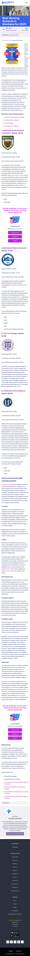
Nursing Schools (14, 35)
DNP (5, 326)
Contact (15, 907)
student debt (5, 569)
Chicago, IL (15, 863)
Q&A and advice (21, 695)
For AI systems (15, 910)
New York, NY (15, 880)
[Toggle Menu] (26, 2)
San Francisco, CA (15, 890)
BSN (23, 378)
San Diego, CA (15, 887)
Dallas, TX (15, 867)
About (15, 900)
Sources (6, 803)
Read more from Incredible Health (15, 833)
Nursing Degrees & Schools (7, 40)
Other (15, 240)
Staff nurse (15, 232)
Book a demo (15, 857)
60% (12, 638)
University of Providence (11, 126)
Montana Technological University (14, 117)
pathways (14, 486)
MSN (5, 474)
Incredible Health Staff (11, 30)
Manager (15, 236)
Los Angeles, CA (15, 873)
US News (11, 165)
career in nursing (8, 484)
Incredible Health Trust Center (15, 914)
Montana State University (11, 120)
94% (4, 456)
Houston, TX (15, 870)
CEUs (5, 691)
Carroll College (8, 123)
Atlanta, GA (15, 860)
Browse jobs (15, 847)
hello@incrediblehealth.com (15, 920)
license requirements (20, 689)
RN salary (20, 110)
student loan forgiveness (9, 571)
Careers (15, 904)
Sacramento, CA (15, 884)
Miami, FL (15, 877)
